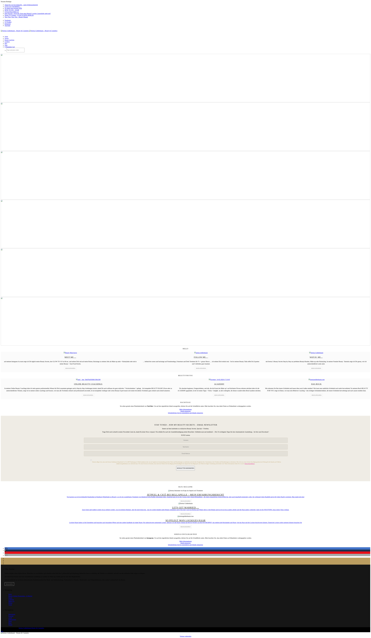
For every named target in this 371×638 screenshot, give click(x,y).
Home (6, 36)
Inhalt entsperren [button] (185, 411)
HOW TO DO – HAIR (12, 10)
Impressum (12, 614)
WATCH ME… (316, 357)
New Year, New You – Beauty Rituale (16, 17)
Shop (6, 45)
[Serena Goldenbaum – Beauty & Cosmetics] (29, 31)
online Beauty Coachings (88, 384)
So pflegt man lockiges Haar (13, 8)
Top (2, 631)
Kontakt (11, 616)
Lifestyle (11, 599)
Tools (10, 605)
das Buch (316, 384)
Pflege (10, 603)
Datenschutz (12, 619)
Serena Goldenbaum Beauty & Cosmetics (31, 628)
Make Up (11, 601)
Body (10, 594)
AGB (10, 618)
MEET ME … (70, 357)
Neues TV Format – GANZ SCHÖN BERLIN (19, 15)
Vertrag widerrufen (185, 636)
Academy (7, 42)
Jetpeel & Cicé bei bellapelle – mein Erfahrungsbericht (21, 5)
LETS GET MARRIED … (13, 6)
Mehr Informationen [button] (185, 409)
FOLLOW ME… (201, 357)
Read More (9, 584)
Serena (7, 38)
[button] (6, 548)
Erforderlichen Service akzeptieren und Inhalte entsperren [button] (185, 413)
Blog (6, 43)
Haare (10, 598)
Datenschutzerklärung (250, 463)
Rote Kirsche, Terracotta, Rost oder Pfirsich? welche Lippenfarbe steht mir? (28, 13)
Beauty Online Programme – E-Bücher (20, 596)
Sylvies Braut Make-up (12, 12)
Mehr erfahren (70, 368)
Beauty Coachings (9, 40)
